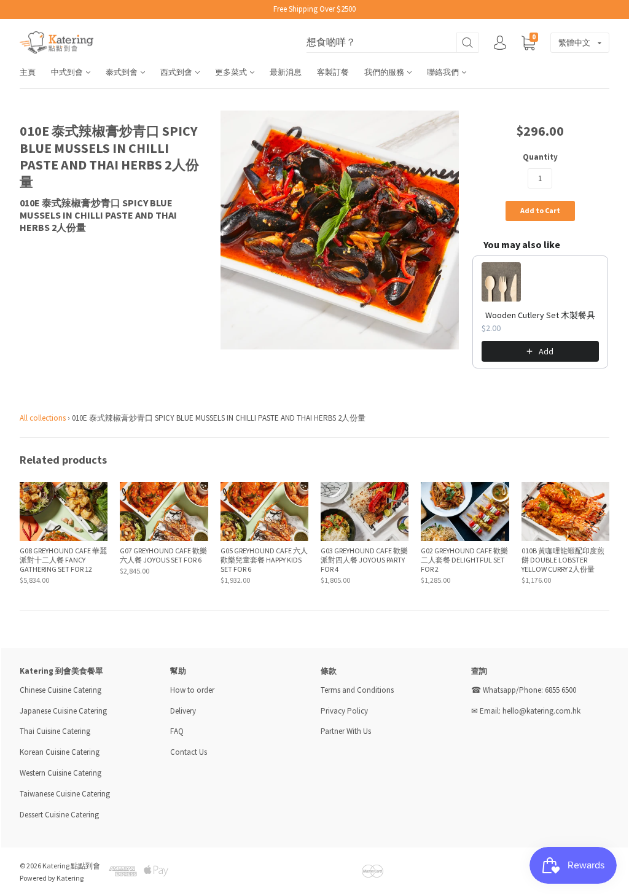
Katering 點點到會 (71, 865)
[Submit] (467, 43)
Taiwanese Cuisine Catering (65, 794)
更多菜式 (232, 72)
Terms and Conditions (357, 690)
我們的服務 (385, 72)
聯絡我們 (444, 72)
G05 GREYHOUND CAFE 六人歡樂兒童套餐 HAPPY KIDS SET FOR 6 (264, 560)
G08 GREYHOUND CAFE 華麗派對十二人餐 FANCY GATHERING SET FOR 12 (63, 560)
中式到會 (68, 72)
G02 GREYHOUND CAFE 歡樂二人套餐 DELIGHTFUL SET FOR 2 (464, 560)
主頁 (28, 72)
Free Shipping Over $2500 (314, 9)
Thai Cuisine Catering (55, 731)
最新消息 (286, 72)
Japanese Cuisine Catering (63, 711)
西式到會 (177, 72)
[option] (340, 230)
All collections (43, 418)
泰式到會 (122, 72)
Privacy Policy (344, 711)
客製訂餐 (333, 72)
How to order (192, 690)
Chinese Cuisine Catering (60, 690)
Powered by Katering (52, 877)
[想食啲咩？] (393, 42)
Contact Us (188, 752)
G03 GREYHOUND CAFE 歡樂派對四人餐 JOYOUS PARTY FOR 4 (364, 560)
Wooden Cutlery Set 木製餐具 (540, 315)
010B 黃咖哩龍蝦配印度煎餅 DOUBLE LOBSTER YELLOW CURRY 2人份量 (563, 560)
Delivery (184, 711)
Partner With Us (346, 731)
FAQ (177, 731)
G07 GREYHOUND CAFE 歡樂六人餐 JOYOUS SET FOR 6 (163, 555)
